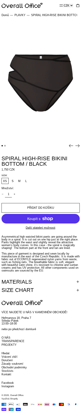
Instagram (8, 386)
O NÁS (6, 337)
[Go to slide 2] (5, 146)
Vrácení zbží (9, 356)
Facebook (8, 382)
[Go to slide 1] (2, 146)
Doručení (7, 360)
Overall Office (17, 395)
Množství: (8, 188)
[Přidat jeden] (14, 194)
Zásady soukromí (12, 363)
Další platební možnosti (40, 227)
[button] (77, 5)
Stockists (7, 370)
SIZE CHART (18, 290)
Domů (5, 15)
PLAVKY (19, 15)
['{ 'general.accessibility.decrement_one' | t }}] (2, 194)
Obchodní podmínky (14, 367)
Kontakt (6, 374)
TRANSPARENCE (13, 341)
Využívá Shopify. (10, 398)
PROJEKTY (9, 344)
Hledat (6, 353)
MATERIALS (17, 282)
